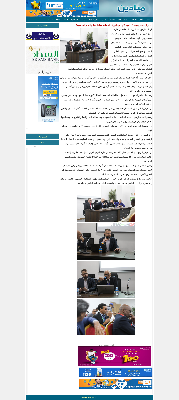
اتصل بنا (50, 19)
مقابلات (112, 19)
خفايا (119, 19)
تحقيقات (134, 19)
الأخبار (142, 19)
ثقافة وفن (103, 19)
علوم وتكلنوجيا (93, 19)
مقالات (126, 19)
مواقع (58, 19)
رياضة (83, 19)
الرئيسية (149, 19)
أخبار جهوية (75, 19)
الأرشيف (65, 19)
